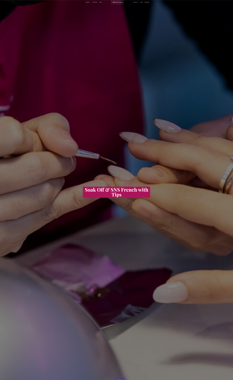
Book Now (147, 2)
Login (141, 2)
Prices (100, 2)
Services (87, 2)
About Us (135, 2)
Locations (94, 2)
